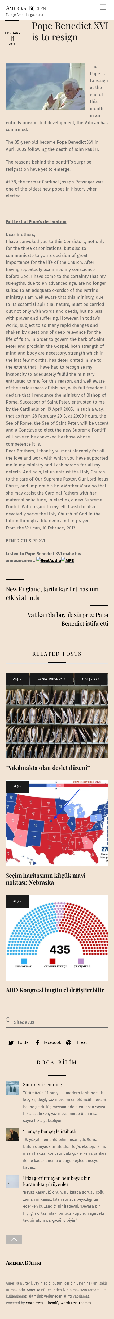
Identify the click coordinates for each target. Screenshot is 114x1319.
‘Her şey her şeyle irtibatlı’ (50, 1131)
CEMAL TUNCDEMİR (51, 679)
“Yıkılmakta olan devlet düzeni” (48, 768)
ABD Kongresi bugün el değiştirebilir (55, 990)
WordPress (34, 1303)
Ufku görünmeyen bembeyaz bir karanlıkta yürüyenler (56, 1181)
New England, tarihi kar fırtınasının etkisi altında (52, 593)
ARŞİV (17, 679)
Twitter (23, 1042)
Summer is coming (42, 1084)
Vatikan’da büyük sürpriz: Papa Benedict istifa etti (68, 618)
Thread (81, 1042)
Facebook (52, 1042)
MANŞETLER (90, 679)
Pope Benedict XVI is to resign (70, 31)
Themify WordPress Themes (68, 1303)
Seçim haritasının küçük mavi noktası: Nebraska (46, 878)
